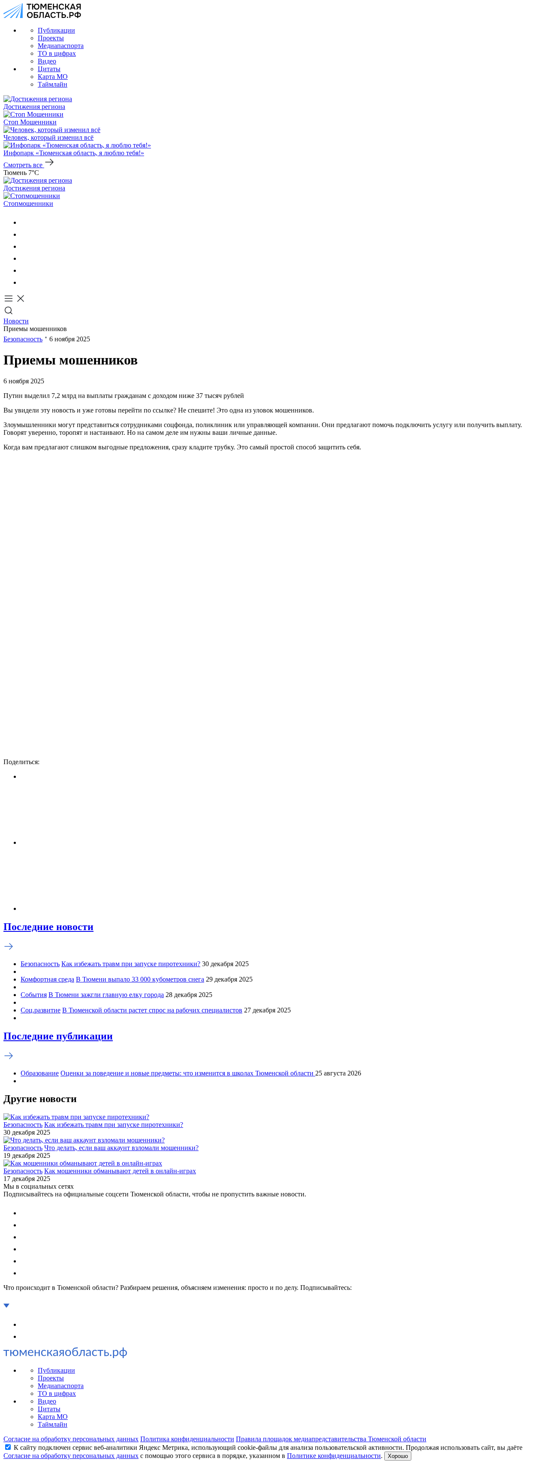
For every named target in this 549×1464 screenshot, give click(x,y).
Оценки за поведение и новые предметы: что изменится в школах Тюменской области (187, 1073)
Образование (40, 1073)
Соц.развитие (40, 1010)
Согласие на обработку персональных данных (71, 1439)
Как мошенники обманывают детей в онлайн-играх (120, 1171)
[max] (26, 258)
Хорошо (398, 1456)
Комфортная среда (47, 979)
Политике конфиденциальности (334, 1455)
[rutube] (26, 270)
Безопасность (22, 339)
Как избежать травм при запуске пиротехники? (130, 963)
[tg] (26, 246)
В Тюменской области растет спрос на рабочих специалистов (152, 1010)
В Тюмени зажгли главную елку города (106, 994)
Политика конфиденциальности (187, 1439)
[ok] (26, 234)
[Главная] (42, 15)
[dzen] (26, 282)
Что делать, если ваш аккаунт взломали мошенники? (121, 1147)
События (34, 994)
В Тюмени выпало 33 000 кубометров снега (140, 979)
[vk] (26, 222)
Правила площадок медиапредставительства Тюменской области (331, 1439)
